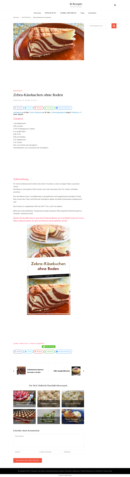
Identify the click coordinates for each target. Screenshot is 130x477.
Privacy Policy (107, 471)
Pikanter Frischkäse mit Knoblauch (49, 420)
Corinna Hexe (17, 100)
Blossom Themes (79, 471)
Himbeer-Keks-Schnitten (24, 420)
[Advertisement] (48, 75)
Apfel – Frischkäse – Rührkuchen (73, 420)
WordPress (99, 471)
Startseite (37, 13)
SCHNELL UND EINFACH (68, 13)
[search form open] (115, 5)
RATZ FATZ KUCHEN (72, 404)
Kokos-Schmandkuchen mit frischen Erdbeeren (24, 404)
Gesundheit (92, 13)
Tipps (82, 13)
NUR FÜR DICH (17, 91)
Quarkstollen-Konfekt (48, 404)
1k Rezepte (76, 4)
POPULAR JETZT (50, 13)
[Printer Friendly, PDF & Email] (48, 346)
